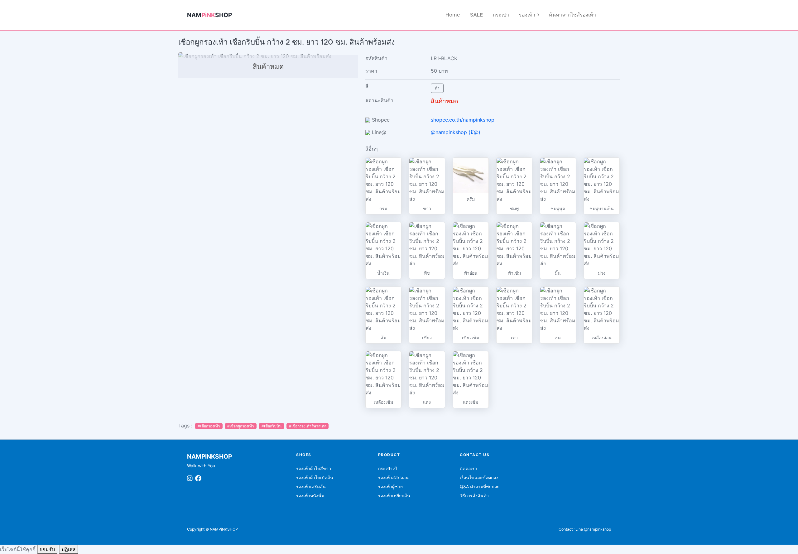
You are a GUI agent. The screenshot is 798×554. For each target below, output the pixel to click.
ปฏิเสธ (68, 549)
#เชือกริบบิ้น (271, 426)
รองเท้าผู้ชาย (390, 486)
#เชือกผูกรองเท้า (240, 426)
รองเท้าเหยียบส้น (394, 495)
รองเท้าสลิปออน (393, 477)
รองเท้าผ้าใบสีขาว (313, 468)
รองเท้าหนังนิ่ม (310, 495)
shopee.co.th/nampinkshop (462, 120)
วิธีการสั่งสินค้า (474, 495)
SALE (476, 14)
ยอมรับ (47, 549)
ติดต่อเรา (468, 468)
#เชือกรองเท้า (209, 426)
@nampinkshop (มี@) (455, 132)
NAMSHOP (209, 15)
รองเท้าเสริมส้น (311, 486)
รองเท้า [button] (527, 14)
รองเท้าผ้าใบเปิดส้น (314, 477)
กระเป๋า (501, 14)
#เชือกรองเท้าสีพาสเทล (307, 426)
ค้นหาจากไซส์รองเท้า (572, 14)
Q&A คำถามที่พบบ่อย (479, 486)
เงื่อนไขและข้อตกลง (479, 477)
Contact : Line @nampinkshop (585, 529)
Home (452, 14)
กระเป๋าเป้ (387, 468)
